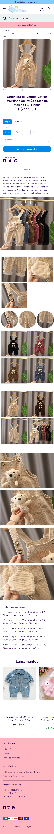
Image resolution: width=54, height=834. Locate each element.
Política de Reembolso (13, 776)
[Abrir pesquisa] (4, 18)
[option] (27, 63)
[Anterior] (3, 90)
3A (33, 132)
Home (5, 31)
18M (17, 132)
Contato (6, 753)
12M (7, 132)
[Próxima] (50, 90)
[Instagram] (8, 807)
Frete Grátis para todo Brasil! (27, 2)
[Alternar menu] (4, 9)
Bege (7, 121)
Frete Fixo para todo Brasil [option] (27, 25)
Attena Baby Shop (26, 827)
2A (25, 132)
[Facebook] (4, 807)
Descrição (27, 169)
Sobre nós (7, 749)
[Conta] (42, 8)
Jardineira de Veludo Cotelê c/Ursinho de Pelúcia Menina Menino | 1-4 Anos (27, 35)
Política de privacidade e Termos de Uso (21, 772)
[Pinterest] (13, 807)
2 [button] (22, 90)
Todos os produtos (11, 757)
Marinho (18, 121)
